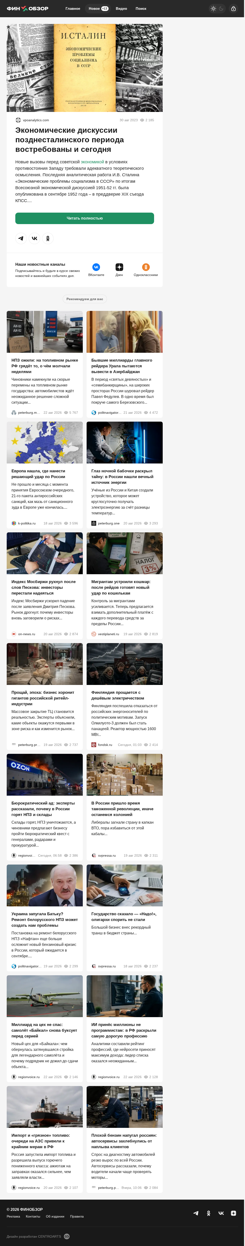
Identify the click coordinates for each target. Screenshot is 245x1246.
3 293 (153, 523)
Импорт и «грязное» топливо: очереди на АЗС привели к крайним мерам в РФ (40, 1141)
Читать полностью (85, 218)
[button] (21, 238)
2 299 (73, 966)
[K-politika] (14, 523)
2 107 (73, 1188)
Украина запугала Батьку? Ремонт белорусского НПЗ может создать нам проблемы (44, 920)
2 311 (154, 855)
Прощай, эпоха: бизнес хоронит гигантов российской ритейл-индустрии (42, 698)
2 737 (73, 745)
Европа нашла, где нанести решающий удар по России (38, 474)
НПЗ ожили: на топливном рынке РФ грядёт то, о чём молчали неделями (44, 366)
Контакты (33, 1216)
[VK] (221, 1213)
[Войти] (233, 8)
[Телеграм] (196, 1213)
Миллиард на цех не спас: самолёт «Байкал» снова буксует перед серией (44, 1030)
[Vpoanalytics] (18, 120)
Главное (73, 8)
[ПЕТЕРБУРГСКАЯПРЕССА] (14, 744)
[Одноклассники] (208, 1213)
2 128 (153, 1077)
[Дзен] (233, 1213)
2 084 (153, 1188)
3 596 (73, 523)
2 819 (153, 634)
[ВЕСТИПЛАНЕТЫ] (93, 634)
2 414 (153, 745)
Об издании (55, 1216)
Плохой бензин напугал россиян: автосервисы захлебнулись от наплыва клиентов (124, 1141)
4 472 (153, 412)
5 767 (73, 412)
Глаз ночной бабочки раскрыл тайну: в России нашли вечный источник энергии (122, 477)
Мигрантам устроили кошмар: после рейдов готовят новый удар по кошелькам (121, 587)
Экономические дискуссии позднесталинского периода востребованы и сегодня (69, 140)
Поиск (141, 8)
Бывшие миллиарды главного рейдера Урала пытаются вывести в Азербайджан (121, 366)
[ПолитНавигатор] (93, 412)
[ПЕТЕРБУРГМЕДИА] (14, 412)
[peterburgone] (93, 523)
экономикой (92, 162)
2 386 (73, 855)
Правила (77, 1216)
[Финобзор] (27, 8)
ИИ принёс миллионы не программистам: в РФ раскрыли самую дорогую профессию (123, 1030)
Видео (121, 8)
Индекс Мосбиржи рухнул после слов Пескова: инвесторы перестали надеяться (43, 587)
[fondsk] (93, 744)
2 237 (153, 966)
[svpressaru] (93, 855)
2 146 (73, 1077)
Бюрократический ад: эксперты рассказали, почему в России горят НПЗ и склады (43, 809)
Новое (98, 8)
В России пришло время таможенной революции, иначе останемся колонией (122, 809)
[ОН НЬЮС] (14, 634)
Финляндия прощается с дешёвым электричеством (117, 695)
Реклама (13, 1216)
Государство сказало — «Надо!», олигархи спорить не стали (123, 917)
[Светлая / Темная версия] (217, 8)
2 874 (73, 634)
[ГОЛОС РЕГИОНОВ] (14, 855)
